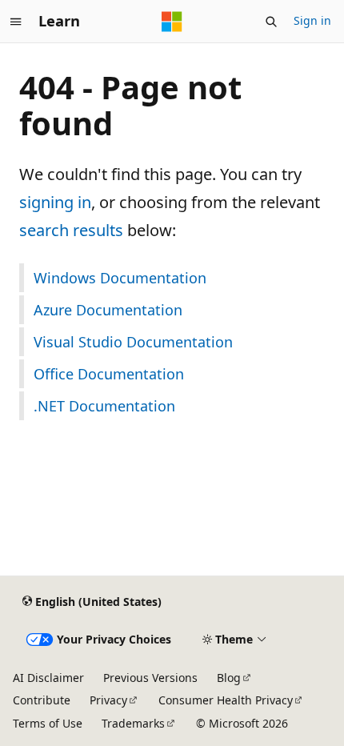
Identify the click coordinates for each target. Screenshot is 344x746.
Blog (229, 677)
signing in (55, 202)
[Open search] (271, 21)
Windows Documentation (120, 277)
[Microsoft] (172, 21)
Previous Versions (150, 677)
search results (71, 230)
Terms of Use (47, 723)
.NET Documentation (104, 405)
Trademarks (133, 723)
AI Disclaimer (48, 677)
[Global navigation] (16, 21)
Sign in (312, 20)
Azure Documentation (108, 309)
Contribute (41, 700)
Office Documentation (109, 373)
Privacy (108, 700)
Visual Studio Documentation (133, 341)
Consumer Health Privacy (225, 700)
